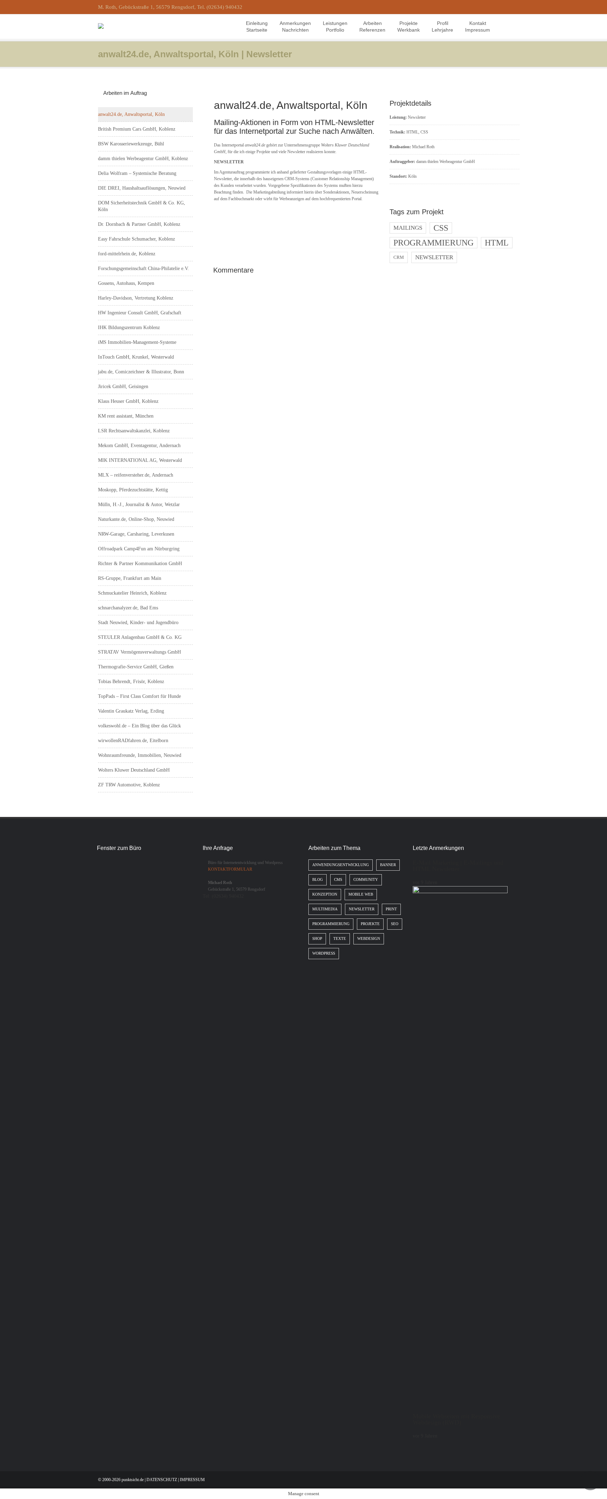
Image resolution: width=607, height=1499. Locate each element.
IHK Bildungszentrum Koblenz (129, 327)
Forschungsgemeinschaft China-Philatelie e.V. (143, 268)
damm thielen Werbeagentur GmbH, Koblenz (143, 158)
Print (391, 909)
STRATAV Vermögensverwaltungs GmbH (139, 652)
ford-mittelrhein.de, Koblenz (126, 253)
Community (365, 880)
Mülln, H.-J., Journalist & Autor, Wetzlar (139, 504)
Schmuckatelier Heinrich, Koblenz (132, 593)
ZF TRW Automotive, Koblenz (129, 784)
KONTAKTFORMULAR (230, 869)
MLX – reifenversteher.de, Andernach (135, 475)
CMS (338, 880)
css (440, 228)
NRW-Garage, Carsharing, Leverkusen (136, 534)
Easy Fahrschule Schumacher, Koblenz (136, 239)
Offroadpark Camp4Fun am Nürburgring (139, 548)
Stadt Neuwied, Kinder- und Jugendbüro (138, 622)
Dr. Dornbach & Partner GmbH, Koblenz (139, 224)
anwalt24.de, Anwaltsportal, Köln (131, 114)
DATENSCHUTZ (161, 1479)
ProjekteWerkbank (408, 26)
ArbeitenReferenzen (372, 26)
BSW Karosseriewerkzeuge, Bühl (131, 143)
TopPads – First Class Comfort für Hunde (139, 696)
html (497, 242)
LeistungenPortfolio (335, 26)
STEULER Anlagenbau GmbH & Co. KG (140, 637)
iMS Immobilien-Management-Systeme (137, 342)
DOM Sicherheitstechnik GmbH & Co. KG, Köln (141, 206)
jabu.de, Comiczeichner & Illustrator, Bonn (141, 371)
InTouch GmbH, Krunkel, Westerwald (136, 357)
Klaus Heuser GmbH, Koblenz (128, 401)
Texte (339, 939)
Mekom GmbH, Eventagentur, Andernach (139, 445)
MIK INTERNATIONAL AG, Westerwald (140, 460)
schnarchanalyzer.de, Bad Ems (128, 607)
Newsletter (417, 117)
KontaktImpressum (477, 26)
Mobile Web (360, 894)
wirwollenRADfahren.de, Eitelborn (133, 740)
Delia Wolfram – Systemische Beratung (137, 173)
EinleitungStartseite (257, 26)
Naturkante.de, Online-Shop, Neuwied (136, 519)
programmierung (433, 242)
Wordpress (323, 953)
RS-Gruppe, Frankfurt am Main (129, 578)
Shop (317, 939)
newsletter (434, 257)
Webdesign (368, 939)
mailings (407, 227)
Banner (388, 865)
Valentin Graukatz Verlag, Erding (131, 711)
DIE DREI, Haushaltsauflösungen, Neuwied (141, 188)
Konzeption (324, 894)
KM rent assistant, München (126, 416)
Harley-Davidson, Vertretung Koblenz (135, 298)
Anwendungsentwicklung (340, 865)
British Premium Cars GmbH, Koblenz (136, 129)
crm (398, 257)
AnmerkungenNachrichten (295, 26)
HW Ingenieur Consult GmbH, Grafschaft (139, 312)
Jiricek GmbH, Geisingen (123, 386)
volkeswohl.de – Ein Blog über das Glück (139, 725)
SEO (394, 924)
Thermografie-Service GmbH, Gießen (136, 666)
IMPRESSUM (192, 1479)
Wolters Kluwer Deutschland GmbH (134, 770)
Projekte (370, 924)
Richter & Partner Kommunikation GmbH (140, 563)
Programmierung (331, 924)
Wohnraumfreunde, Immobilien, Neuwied (139, 755)
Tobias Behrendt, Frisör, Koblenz (131, 681)
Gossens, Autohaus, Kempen (126, 283)
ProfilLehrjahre (442, 26)
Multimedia (325, 909)
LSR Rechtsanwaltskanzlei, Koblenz (134, 430)
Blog (317, 880)
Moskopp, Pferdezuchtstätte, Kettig (133, 489)
